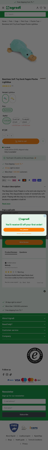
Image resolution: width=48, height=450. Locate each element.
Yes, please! (24, 230)
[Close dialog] (45, 216)
